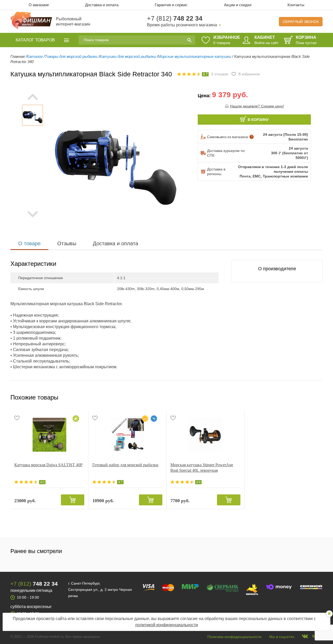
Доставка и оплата (101, 5)
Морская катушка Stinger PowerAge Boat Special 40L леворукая (201, 468)
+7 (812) (174, 18)
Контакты (295, 5)
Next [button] (32, 214)
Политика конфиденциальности (234, 637)
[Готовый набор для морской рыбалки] (127, 434)
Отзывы (66, 243)
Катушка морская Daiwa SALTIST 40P (48, 465)
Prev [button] (32, 97)
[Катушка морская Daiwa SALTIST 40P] (49, 434)
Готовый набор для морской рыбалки (125, 465)
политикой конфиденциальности (166, 625)
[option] (32, 115)
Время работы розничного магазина (182, 25)
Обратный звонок (301, 22)
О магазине (39, 5)
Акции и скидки (237, 5)
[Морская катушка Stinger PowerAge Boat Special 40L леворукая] (205, 434)
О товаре (29, 243)
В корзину (258, 120)
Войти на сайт (266, 43)
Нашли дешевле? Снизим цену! (257, 106)
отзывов (219, 74)
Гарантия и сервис (171, 5)
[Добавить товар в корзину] (72, 499)
